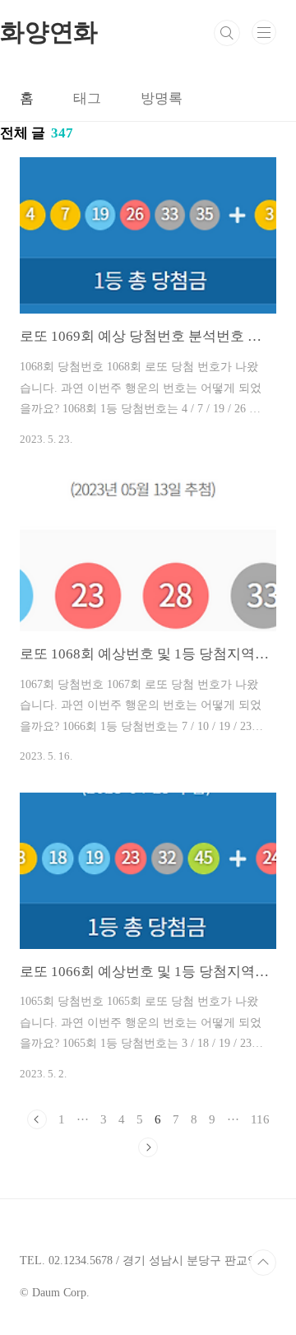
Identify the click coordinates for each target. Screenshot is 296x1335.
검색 (227, 33)
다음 (148, 1147)
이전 (37, 1119)
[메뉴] (264, 32)
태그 (87, 98)
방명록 (162, 98)
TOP (263, 1262)
